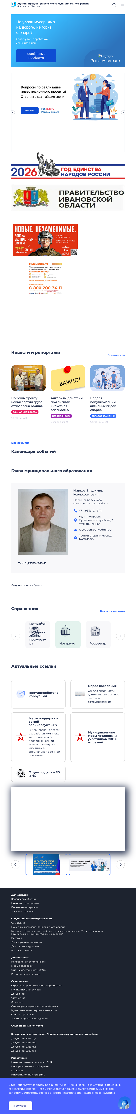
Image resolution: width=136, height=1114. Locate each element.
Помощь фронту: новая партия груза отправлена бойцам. (27, 402)
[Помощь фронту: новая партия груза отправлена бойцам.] (28, 377)
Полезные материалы (24, 907)
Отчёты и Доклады (22, 1014)
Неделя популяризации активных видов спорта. (103, 404)
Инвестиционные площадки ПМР (32, 1062)
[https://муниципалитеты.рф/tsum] (89, 864)
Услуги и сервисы (22, 911)
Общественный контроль (27, 1025)
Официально (19, 981)
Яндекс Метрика (78, 1084)
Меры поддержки (22, 965)
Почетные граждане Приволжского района (38, 926)
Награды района (21, 950)
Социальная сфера (25, 412)
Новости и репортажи (25, 903)
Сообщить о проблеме (36, 56)
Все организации (112, 611)
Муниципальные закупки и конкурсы (34, 1010)
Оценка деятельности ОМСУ (28, 969)
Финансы (17, 1002)
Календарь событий (23, 899)
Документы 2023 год (23, 1038)
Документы (18, 993)
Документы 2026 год (23, 1050)
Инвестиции (19, 1058)
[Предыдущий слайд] (13, 112)
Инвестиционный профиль (28, 1074)
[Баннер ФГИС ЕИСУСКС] (46, 864)
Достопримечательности (26, 942)
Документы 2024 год (23, 1042)
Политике (108, 1092)
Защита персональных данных (29, 1018)
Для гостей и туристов (25, 946)
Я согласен (20, 1105)
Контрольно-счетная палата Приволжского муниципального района (54, 1034)
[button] (120, 636)
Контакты (17, 1070)
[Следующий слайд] (123, 112)
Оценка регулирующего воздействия (34, 1006)
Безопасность (61, 416)
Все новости (116, 355)
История (16, 938)
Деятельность (20, 957)
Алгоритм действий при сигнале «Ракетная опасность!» (67, 404)
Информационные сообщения (30, 1066)
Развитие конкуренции (25, 974)
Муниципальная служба (26, 989)
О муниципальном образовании (31, 918)
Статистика (18, 997)
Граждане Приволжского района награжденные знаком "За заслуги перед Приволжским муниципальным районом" (57, 932)
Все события (20, 442)
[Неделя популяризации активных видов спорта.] (107, 377)
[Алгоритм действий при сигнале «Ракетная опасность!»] (68, 377)
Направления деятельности (28, 961)
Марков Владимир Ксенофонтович (88, 492)
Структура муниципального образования (36, 985)
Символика (18, 922)
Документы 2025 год (23, 1046)
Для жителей (19, 895)
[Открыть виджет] (124, 1102)
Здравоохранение (103, 416)
